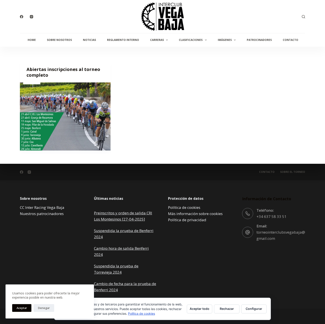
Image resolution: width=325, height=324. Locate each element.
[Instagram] (31, 16)
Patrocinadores (259, 40)
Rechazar (227, 309)
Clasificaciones (191, 40)
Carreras (157, 40)
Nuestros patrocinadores (42, 213)
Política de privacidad (187, 219)
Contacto (290, 40)
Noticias (89, 40)
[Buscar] (303, 16)
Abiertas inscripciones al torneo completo (63, 72)
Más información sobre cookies (195, 213)
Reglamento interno (123, 40)
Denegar (44, 308)
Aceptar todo (199, 309)
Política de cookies (184, 207)
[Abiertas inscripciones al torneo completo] (65, 116)
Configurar (254, 309)
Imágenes (225, 40)
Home (32, 40)
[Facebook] (21, 16)
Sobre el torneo (292, 172)
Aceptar (22, 308)
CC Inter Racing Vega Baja (42, 207)
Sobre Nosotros (59, 40)
